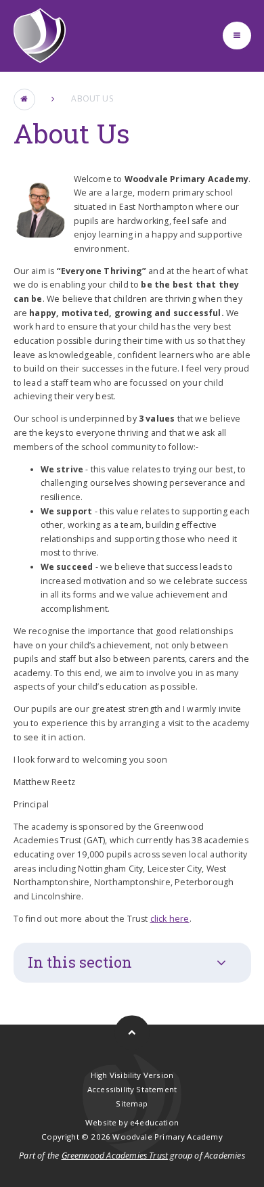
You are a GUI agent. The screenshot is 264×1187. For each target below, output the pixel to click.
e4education (154, 1122)
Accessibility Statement (132, 1089)
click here (170, 918)
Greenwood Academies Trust (115, 1155)
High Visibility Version (132, 1075)
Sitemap (132, 1103)
